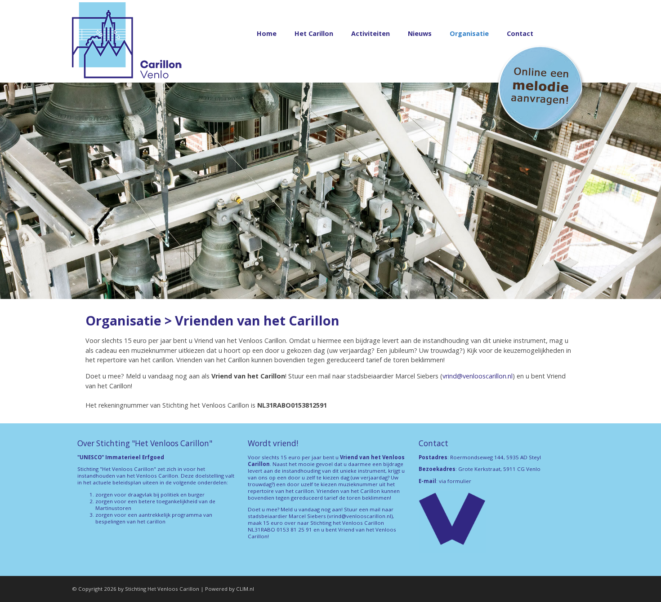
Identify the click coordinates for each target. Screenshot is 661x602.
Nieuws (420, 33)
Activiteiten (370, 33)
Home (267, 33)
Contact (520, 33)
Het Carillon (314, 33)
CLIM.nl (245, 588)
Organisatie (469, 33)
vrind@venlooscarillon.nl (477, 376)
